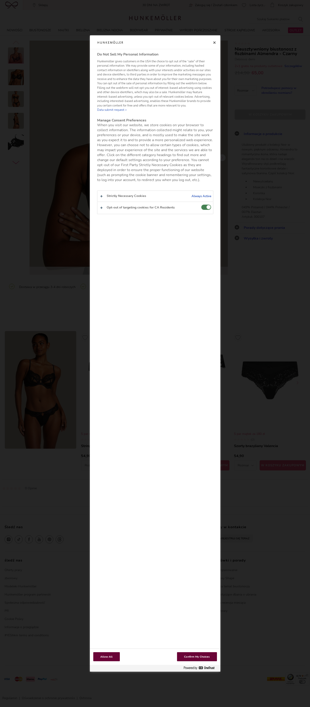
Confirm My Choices (197, 657)
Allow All (106, 657)
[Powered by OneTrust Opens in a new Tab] (201, 668)
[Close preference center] (214, 43)
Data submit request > (112, 110)
